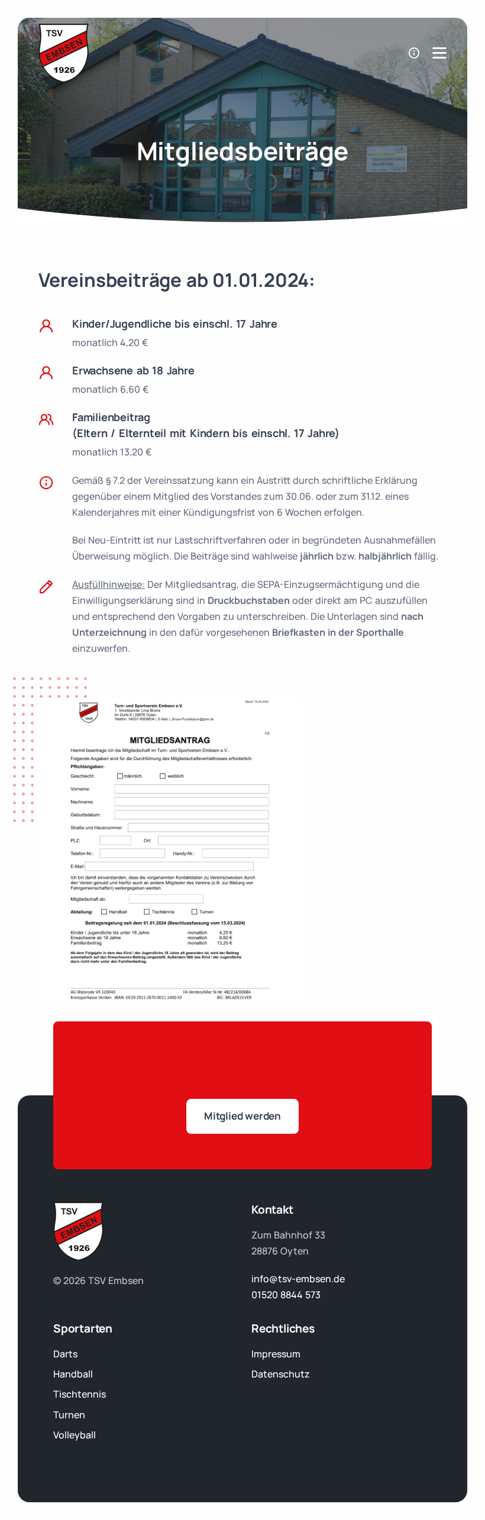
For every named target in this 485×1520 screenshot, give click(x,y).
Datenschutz (280, 1373)
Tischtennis (79, 1394)
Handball (73, 1373)
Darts (65, 1353)
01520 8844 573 (286, 1294)
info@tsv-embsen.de (298, 1278)
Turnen (69, 1414)
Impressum (275, 1353)
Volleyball (74, 1434)
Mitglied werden (242, 1116)
